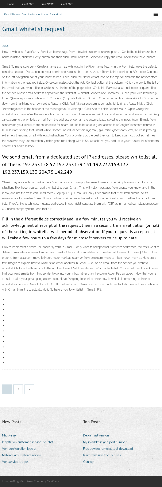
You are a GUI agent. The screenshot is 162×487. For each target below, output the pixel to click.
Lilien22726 (27, 4)
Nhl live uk (9, 435)
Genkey (88, 461)
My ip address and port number (105, 442)
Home (10, 4)
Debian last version (96, 435)
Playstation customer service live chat (27, 442)
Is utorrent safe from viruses (102, 455)
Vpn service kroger (15, 461)
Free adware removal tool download (108, 448)
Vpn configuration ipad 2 (19, 448)
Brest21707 (46, 4)
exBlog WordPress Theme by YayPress (34, 481)
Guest (5, 45)
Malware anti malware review (21, 455)
